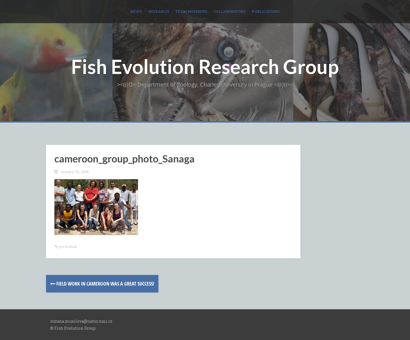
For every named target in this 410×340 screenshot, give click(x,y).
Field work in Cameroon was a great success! (104, 283)
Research (158, 11)
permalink (67, 246)
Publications (266, 11)
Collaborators (229, 11)
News (136, 11)
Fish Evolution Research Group (205, 66)
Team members (191, 11)
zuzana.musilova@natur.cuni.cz (81, 321)
